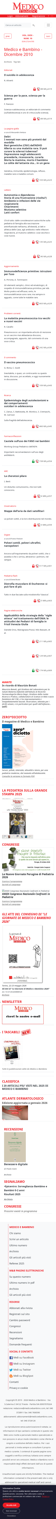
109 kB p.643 (45, 385)
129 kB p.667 (45, 655)
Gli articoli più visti (20, 1257)
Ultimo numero (18, 1245)
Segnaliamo (16, 1338)
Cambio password (19, 1320)
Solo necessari (11, 1511)
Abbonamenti (21, 16)
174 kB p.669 (45, 670)
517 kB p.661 (45, 565)
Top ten (16, 61)
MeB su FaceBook (23, 1357)
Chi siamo (15, 1233)
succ (48, 36)
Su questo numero (20, 1276)
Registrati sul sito (19, 1314)
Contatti (14, 1382)
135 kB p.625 (45, 241)
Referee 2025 (16, 1263)
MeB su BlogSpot (23, 1375)
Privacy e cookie (18, 1388)
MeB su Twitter (22, 1369)
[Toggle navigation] (48, 25)
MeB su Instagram (24, 1363)
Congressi (15, 1326)
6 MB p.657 (46, 496)
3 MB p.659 (46, 524)
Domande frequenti (20, 1344)
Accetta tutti (11, 1505)
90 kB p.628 (46, 256)
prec (8, 36)
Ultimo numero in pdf (21, 1282)
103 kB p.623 (45, 180)
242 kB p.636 (45, 347)
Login (10, 16)
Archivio (8, 61)
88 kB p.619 (46, 89)
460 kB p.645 (45, 426)
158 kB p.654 (45, 461)
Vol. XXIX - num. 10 (28, 38)
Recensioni (15, 1332)
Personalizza (11, 1515)
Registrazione (38, 16)
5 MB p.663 (46, 600)
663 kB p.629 (45, 303)
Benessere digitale (16, 1164)
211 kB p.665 (45, 641)
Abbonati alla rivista (20, 1308)
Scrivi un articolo (19, 1239)
